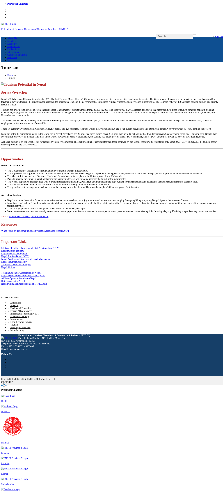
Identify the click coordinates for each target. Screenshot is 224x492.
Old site (219, 36)
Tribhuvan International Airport (16, 264)
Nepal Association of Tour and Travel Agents (23, 275)
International (13, 52)
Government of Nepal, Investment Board (28, 216)
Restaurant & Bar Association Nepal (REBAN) (24, 283)
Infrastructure (16, 319)
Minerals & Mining (19, 316)
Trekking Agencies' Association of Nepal (21, 272)
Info (9, 60)
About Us (12, 38)
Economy (12, 43)
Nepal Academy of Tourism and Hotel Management (26, 259)
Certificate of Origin (17, 54)
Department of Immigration (14, 253)
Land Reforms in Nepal (21, 322)
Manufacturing (17, 330)
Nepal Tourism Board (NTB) (15, 256)
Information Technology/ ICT (24, 313)
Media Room (13, 46)
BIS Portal (12, 57)
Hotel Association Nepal (13, 281)
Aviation (14, 305)
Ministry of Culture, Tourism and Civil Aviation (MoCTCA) (30, 248)
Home (10, 75)
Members (11, 41)
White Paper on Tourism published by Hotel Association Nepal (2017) (35, 231)
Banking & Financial (20, 327)
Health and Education (20, 308)
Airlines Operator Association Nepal (18, 278)
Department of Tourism (12, 251)
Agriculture (15, 302)
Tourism (14, 324)
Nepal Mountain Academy (14, 261)
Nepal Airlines (8, 267)
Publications (13, 49)
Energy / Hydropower (21, 311)
